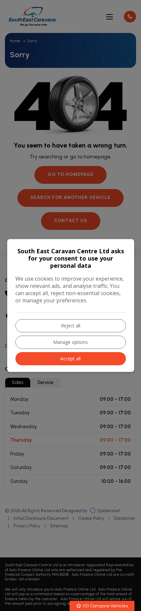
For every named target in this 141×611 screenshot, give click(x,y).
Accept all (70, 358)
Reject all (70, 325)
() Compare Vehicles (105, 606)
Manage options (70, 342)
